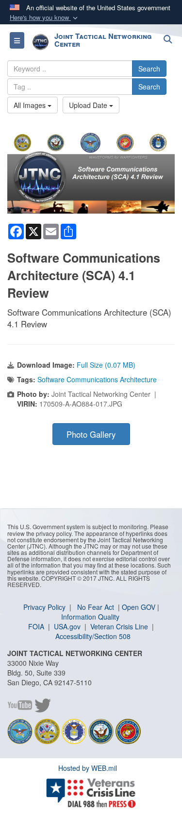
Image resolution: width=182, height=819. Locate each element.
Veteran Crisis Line (120, 626)
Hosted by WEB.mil (87, 768)
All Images (31, 105)
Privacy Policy (45, 607)
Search (149, 68)
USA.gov (68, 626)
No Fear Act (96, 607)
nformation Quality (91, 617)
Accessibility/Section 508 (93, 636)
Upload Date (89, 105)
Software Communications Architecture (97, 379)
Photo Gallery (91, 434)
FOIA (37, 626)
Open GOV (138, 607)
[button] (45, 18)
